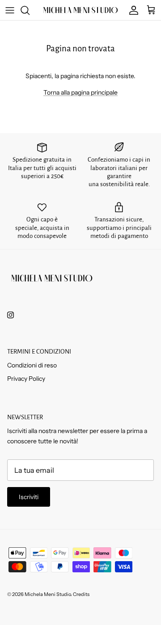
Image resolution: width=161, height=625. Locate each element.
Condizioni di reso (32, 365)
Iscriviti (28, 497)
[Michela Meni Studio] (80, 10)
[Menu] (10, 10)
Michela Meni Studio (48, 594)
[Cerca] (29, 10)
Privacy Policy (26, 379)
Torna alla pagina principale (80, 92)
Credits (81, 594)
